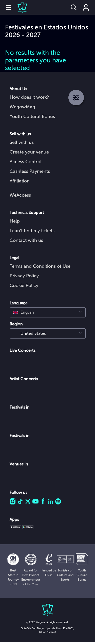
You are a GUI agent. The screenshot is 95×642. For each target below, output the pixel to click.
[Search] (74, 7)
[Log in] (86, 7)
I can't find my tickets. (33, 230)
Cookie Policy (24, 285)
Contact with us (26, 240)
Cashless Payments (30, 171)
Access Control (26, 161)
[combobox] (47, 312)
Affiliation (20, 180)
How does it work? (29, 97)
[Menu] (8, 7)
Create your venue (29, 152)
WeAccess (20, 195)
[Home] (19, 7)
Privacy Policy (24, 275)
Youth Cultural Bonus (32, 116)
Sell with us (22, 142)
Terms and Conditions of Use (40, 266)
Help (15, 221)
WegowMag (22, 106)
